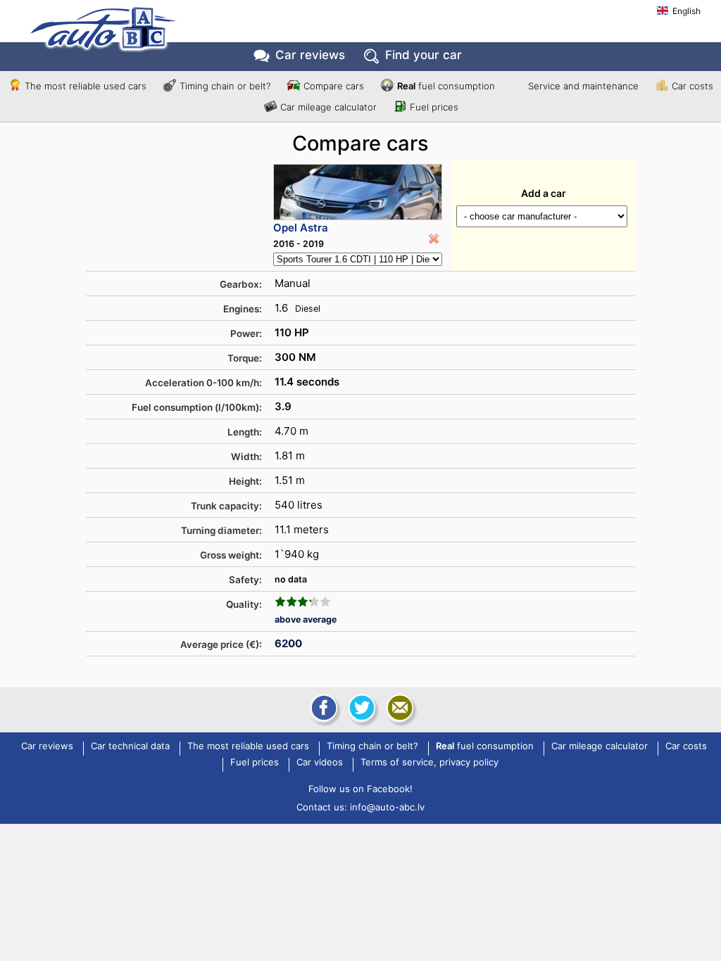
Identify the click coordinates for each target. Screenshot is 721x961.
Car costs (692, 85)
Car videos (319, 763)
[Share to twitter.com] (360, 708)
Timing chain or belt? (225, 85)
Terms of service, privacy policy (429, 763)
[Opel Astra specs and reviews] (357, 192)
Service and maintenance (583, 85)
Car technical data (130, 746)
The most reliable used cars (85, 85)
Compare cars (333, 85)
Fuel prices (434, 107)
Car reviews (310, 55)
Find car (423, 55)
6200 (288, 643)
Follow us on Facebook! (360, 788)
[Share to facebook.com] (322, 708)
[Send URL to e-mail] (398, 708)
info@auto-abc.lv (387, 807)
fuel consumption (446, 85)
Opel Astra (300, 227)
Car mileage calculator (328, 107)
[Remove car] (433, 238)
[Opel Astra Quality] (303, 601)
